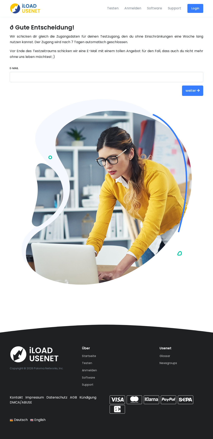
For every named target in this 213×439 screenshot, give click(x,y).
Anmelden (132, 8)
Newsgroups (168, 363)
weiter (191, 90)
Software (154, 8)
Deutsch (20, 419)
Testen (113, 8)
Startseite (89, 356)
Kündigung (87, 397)
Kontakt (16, 397)
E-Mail (14, 68)
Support (174, 8)
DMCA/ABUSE (21, 402)
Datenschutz (56, 397)
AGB (73, 397)
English (39, 419)
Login (195, 8)
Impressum (34, 397)
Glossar (165, 356)
